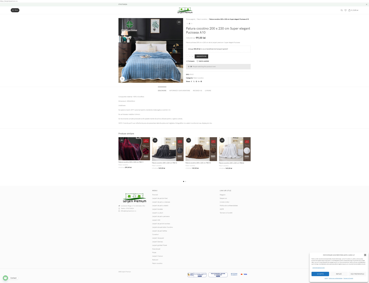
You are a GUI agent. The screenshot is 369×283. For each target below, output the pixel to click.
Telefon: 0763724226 (127, 208)
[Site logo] (185, 10)
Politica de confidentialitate (335, 278)
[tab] (162, 90)
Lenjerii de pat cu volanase (161, 202)
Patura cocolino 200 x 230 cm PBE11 (131, 162)
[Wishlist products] (345, 10)
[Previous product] (187, 23)
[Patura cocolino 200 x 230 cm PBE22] (235, 149)
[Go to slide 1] (183, 181)
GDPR (326, 278)
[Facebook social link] (191, 81)
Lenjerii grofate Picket (159, 245)
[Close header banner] (366, 4)
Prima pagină (190, 19)
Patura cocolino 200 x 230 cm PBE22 (231, 163)
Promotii (155, 195)
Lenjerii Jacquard (158, 238)
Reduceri (155, 260)
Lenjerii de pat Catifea (159, 231)
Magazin (222, 195)
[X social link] (194, 81)
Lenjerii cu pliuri (157, 213)
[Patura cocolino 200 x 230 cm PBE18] (201, 149)
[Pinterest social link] (196, 81)
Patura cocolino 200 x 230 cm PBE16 (164, 163)
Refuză (339, 274)
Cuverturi (155, 234)
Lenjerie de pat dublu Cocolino (162, 227)
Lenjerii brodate (157, 209)
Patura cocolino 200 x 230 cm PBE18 (198, 163)
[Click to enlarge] (122, 78)
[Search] (342, 10)
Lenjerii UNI (156, 220)
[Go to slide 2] (185, 181)
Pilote (154, 253)
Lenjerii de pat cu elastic (160, 206)
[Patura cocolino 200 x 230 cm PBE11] (134, 148)
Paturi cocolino (202, 19)
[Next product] (192, 23)
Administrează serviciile (318, 268)
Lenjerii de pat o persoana (160, 216)
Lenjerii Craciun (157, 256)
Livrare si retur (224, 202)
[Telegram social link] (201, 81)
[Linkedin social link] (199, 81)
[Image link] (133, 198)
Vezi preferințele (357, 274)
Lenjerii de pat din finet (159, 198)
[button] (365, 255)
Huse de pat (156, 249)
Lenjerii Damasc (157, 242)
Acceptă (320, 274)
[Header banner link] (184, 4)
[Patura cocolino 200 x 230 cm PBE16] (168, 149)
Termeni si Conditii (348, 278)
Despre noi (223, 198)
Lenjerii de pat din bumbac (161, 224)
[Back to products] (189, 23)
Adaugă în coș (201, 56)
